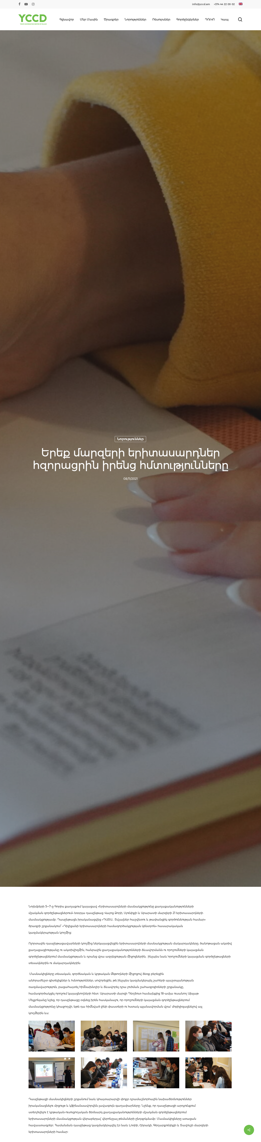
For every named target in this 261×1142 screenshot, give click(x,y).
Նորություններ (130, 439)
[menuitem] (240, 4)
